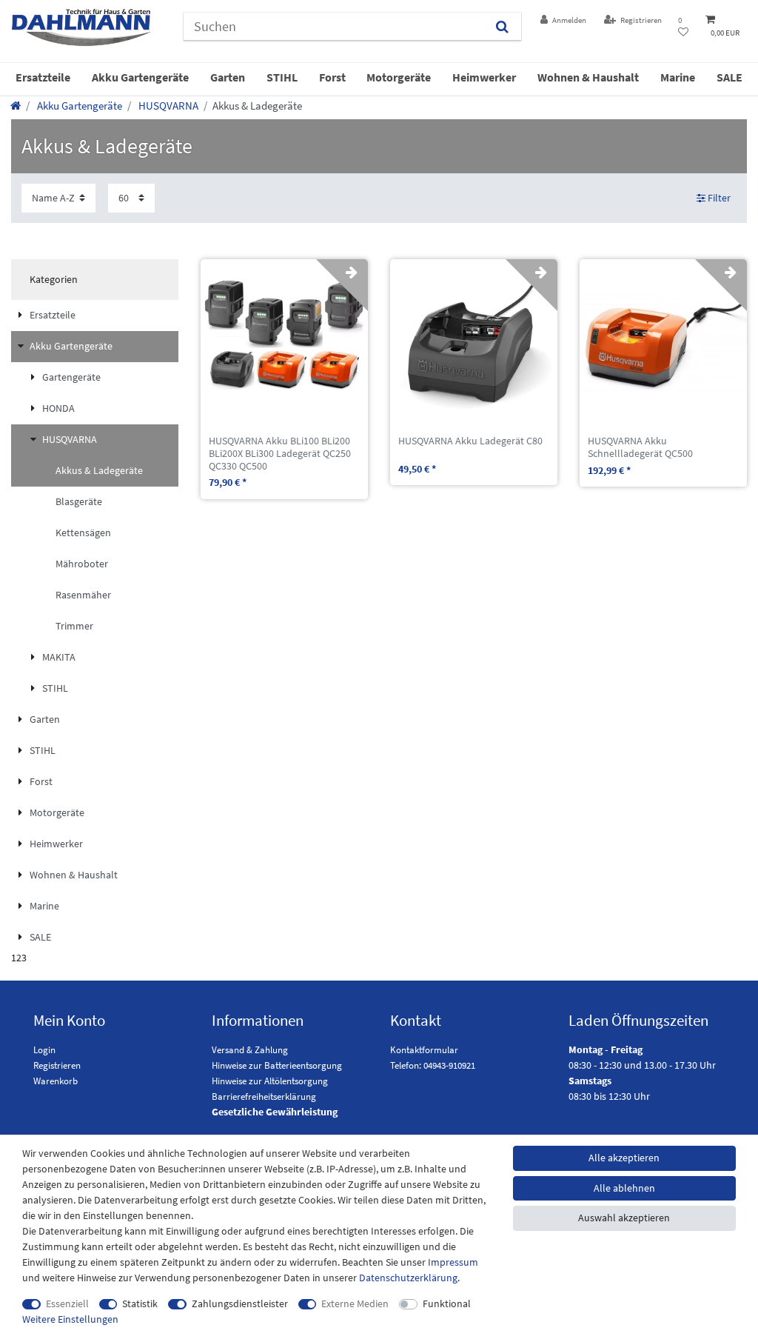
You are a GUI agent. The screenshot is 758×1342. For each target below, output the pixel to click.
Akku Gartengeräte (140, 77)
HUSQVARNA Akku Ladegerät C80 (470, 441)
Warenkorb (55, 1080)
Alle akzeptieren (624, 1157)
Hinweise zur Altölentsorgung (270, 1080)
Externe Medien (355, 1303)
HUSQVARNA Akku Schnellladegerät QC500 (640, 447)
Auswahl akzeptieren (624, 1217)
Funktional (447, 1303)
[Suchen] (502, 26)
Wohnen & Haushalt (588, 77)
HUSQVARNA (167, 106)
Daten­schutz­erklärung (408, 1277)
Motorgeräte (398, 77)
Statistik (140, 1303)
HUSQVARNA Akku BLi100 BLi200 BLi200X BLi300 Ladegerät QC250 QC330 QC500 (280, 453)
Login (44, 1049)
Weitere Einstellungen (70, 1319)
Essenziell (67, 1303)
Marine (677, 77)
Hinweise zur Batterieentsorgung (277, 1065)
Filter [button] (719, 197)
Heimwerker (484, 77)
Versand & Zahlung (250, 1049)
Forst (332, 77)
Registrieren (57, 1065)
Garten (227, 77)
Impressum (453, 1262)
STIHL (282, 77)
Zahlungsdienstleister (240, 1303)
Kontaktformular (424, 1049)
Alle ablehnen (624, 1188)
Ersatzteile (43, 77)
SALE (729, 77)
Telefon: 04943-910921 (432, 1065)
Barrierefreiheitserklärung (264, 1096)
